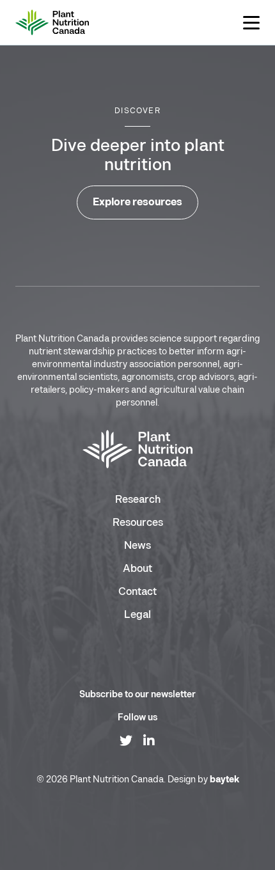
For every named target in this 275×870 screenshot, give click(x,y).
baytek (224, 779)
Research (138, 500)
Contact (137, 592)
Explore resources (137, 202)
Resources (138, 523)
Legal (137, 615)
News (137, 546)
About (137, 569)
